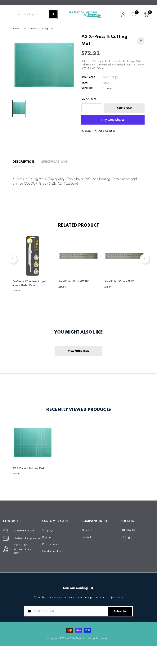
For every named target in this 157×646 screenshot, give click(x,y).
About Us (86, 530)
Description (23, 162)
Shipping (47, 530)
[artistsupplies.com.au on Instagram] (129, 537)
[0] (134, 15)
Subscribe (120, 611)
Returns (46, 537)
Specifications (54, 162)
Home (16, 29)
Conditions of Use (52, 551)
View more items (78, 351)
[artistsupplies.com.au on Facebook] (123, 537)
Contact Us (87, 537)
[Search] (53, 14)
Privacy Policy (50, 544)
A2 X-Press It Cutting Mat (28, 468)
